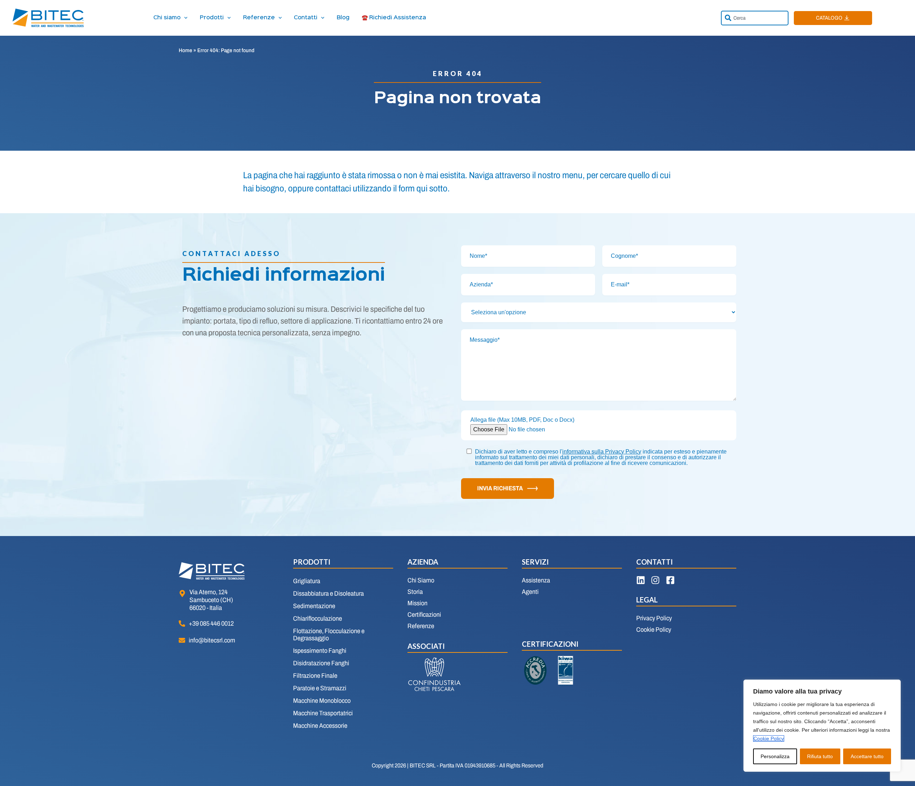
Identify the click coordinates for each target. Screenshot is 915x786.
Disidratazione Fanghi (321, 663)
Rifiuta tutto (820, 756)
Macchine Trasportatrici (323, 713)
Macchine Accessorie (320, 725)
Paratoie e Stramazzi (319, 688)
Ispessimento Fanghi (319, 650)
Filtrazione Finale (315, 675)
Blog (343, 17)
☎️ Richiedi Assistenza (394, 17)
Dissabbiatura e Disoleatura (328, 593)
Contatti (305, 17)
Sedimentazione (314, 606)
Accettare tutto (867, 756)
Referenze (259, 17)
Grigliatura (306, 581)
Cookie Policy (768, 738)
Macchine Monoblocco (322, 700)
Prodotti (212, 17)
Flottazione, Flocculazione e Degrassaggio (329, 634)
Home (185, 50)
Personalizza (775, 756)
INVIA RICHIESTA (500, 488)
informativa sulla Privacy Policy (601, 452)
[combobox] (754, 18)
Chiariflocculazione (317, 618)
